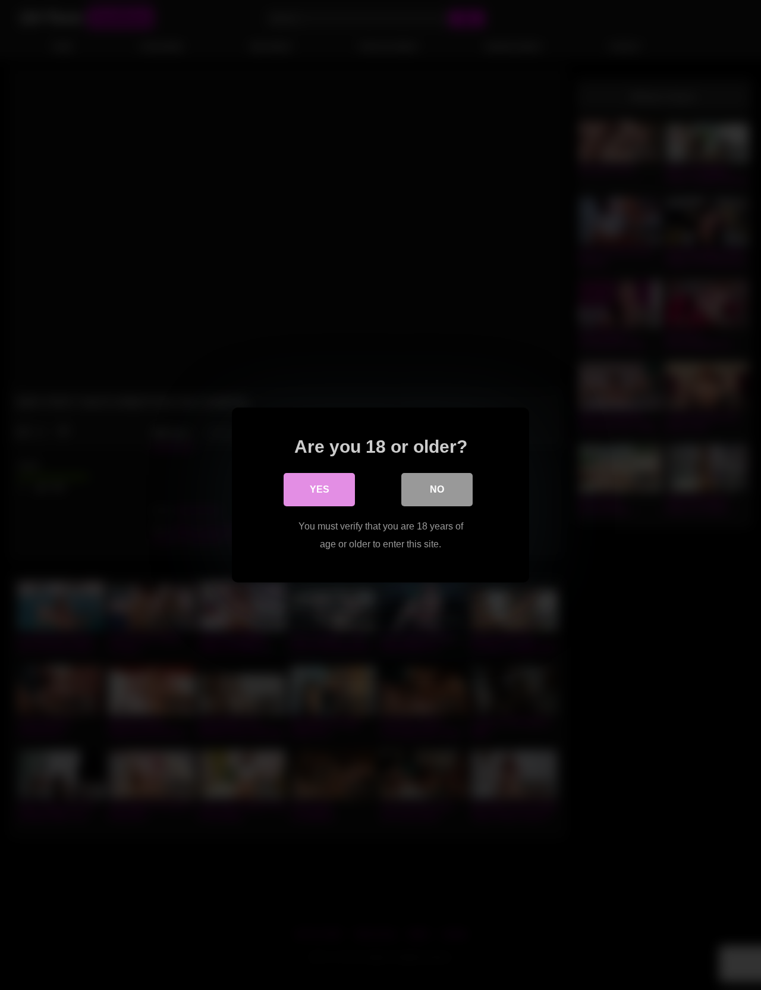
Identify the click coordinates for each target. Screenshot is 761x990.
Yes (319, 489)
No (437, 489)
